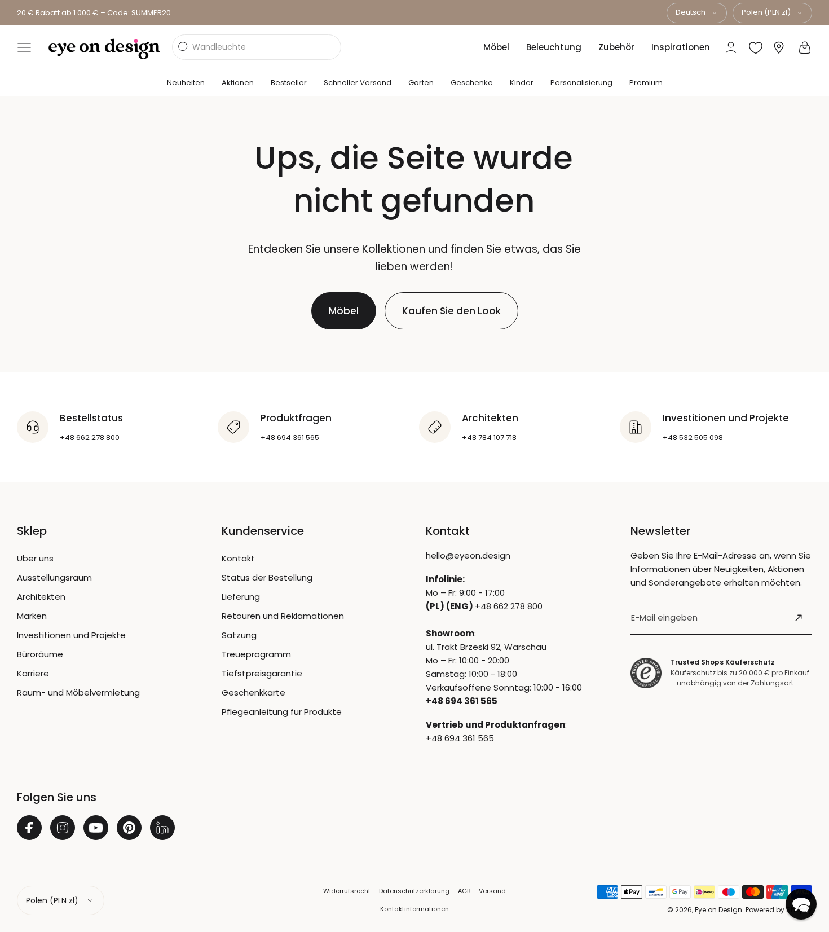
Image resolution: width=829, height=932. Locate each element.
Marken (32, 616)
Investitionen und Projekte (71, 635)
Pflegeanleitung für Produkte (282, 712)
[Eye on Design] (104, 49)
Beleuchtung (553, 47)
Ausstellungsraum (54, 577)
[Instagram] (62, 827)
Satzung (239, 635)
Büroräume (40, 654)
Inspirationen (680, 47)
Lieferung (241, 597)
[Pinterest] (129, 827)
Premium (646, 82)
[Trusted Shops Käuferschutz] (646, 672)
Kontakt (238, 558)
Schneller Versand (357, 82)
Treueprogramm (256, 654)
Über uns (35, 558)
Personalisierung (581, 82)
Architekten (41, 597)
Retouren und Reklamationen (283, 616)
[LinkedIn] (162, 827)
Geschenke (472, 82)
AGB (464, 890)
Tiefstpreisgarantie (262, 673)
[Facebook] (29, 827)
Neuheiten (186, 82)
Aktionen (238, 82)
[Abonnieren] (798, 617)
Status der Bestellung (267, 577)
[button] (24, 47)
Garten (421, 82)
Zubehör (616, 47)
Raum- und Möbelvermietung (78, 692)
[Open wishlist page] (755, 47)
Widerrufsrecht (347, 890)
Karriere (33, 673)
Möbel (496, 47)
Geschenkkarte (253, 692)
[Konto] (730, 47)
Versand (492, 890)
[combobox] (697, 13)
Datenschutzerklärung (414, 890)
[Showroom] (779, 48)
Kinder (521, 82)
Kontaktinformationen (414, 908)
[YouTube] (95, 827)
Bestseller (289, 82)
